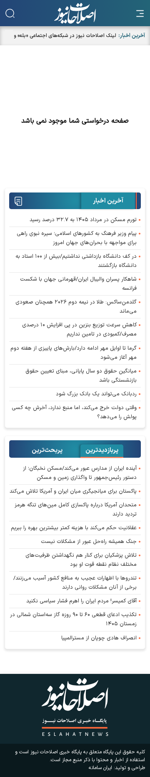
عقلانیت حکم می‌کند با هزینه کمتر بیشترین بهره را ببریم (74, 528)
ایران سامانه (100, 768)
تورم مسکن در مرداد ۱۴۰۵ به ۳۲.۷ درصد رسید (83, 220)
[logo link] (75, 13)
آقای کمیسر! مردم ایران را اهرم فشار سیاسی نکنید (81, 601)
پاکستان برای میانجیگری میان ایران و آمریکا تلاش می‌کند (73, 491)
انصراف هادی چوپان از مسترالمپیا (99, 638)
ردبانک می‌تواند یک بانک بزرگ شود (96, 394)
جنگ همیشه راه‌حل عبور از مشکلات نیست (89, 542)
